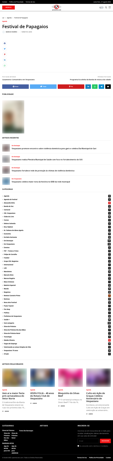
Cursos (57, 220)
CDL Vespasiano (57, 213)
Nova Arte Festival (57, 302)
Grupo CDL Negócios (57, 261)
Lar (3, 18)
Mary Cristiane (57, 282)
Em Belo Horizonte (57, 237)
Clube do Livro (57, 216)
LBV (57, 268)
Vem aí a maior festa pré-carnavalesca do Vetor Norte (13, 396)
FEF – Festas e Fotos (57, 251)
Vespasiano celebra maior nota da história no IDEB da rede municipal (41, 182)
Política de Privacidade (96, 457)
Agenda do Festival (57, 199)
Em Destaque (16, 145)
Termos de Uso (82, 457)
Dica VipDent (57, 227)
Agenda (9, 18)
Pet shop (57, 309)
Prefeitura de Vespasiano (57, 316)
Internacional (57, 265)
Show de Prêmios (57, 326)
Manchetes (57, 271)
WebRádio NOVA (8, 443)
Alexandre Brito (57, 203)
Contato (108, 457)
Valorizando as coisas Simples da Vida (57, 347)
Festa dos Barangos (26, 431)
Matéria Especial (57, 285)
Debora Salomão (57, 223)
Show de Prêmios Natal (57, 333)
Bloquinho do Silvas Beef (68, 394)
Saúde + (57, 319)
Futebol (57, 258)
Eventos (57, 247)
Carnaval (57, 210)
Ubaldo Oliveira (57, 340)
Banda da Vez (57, 206)
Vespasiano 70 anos (57, 350)
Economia (57, 234)
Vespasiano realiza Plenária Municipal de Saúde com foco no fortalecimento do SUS (47, 159)
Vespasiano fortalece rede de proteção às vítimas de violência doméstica (43, 170)
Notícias (57, 299)
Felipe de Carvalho (57, 254)
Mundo (57, 289)
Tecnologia (57, 337)
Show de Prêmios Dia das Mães (57, 330)
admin (7, 411)
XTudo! (57, 354)
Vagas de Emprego (57, 344)
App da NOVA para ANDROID (15, 449)
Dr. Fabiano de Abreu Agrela (57, 230)
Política (57, 313)
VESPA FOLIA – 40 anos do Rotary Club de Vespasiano (42, 396)
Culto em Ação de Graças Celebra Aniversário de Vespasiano (95, 397)
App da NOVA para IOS (7, 448)
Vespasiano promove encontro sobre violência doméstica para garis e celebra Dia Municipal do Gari (54, 148)
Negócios (57, 292)
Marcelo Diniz (57, 275)
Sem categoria (57, 323)
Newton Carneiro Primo (57, 295)
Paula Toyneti (57, 306)
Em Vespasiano (17, 179)
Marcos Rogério (11, 32)
